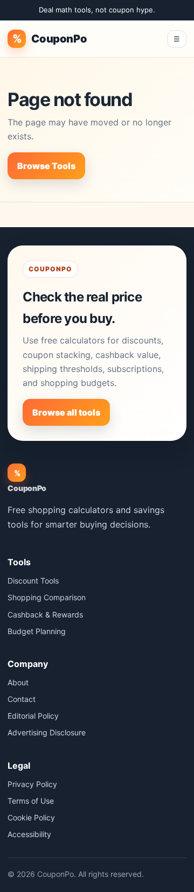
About (18, 682)
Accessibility (29, 834)
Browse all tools (66, 412)
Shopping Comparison (47, 597)
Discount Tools (33, 580)
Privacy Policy (32, 784)
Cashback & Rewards (45, 614)
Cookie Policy (31, 817)
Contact (22, 699)
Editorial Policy (33, 715)
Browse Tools (46, 165)
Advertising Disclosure (47, 732)
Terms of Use (31, 800)
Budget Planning (37, 631)
